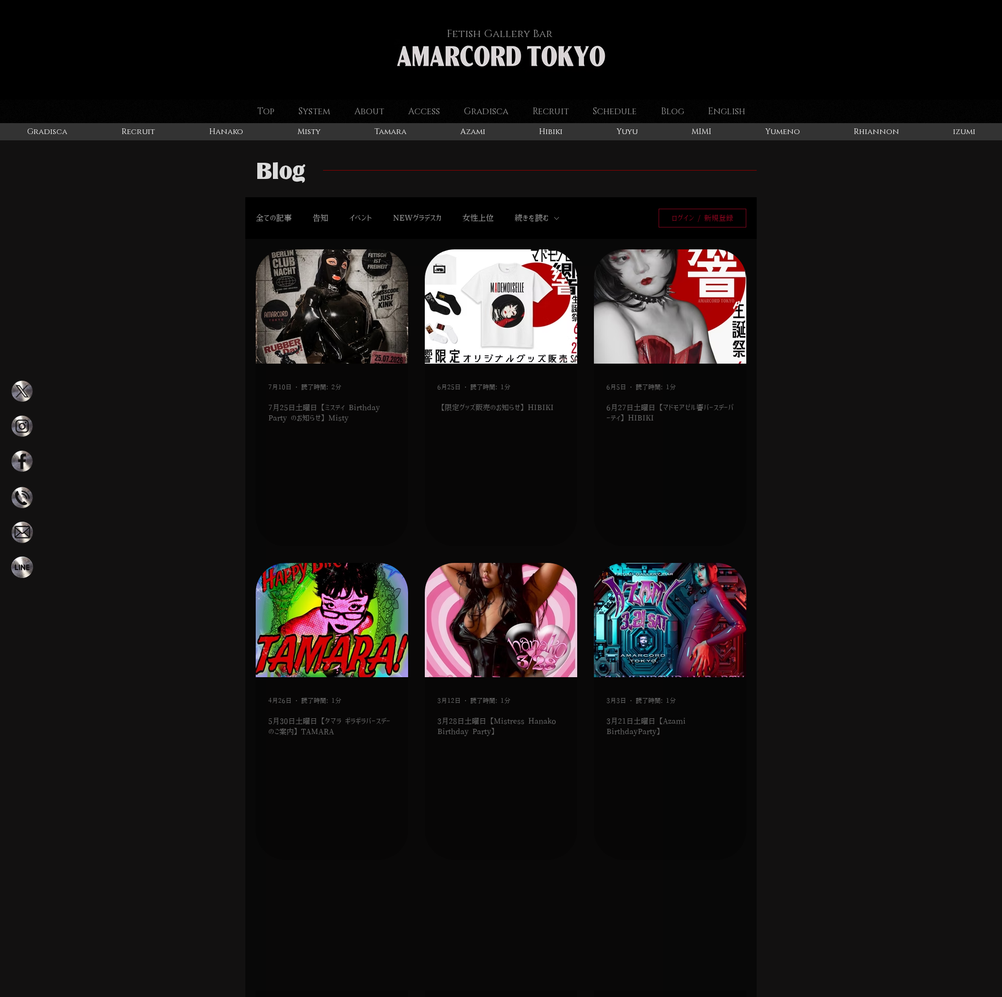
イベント (360, 218)
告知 (320, 218)
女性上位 (478, 218)
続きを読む (531, 218)
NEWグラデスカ (417, 218)
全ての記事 (274, 218)
